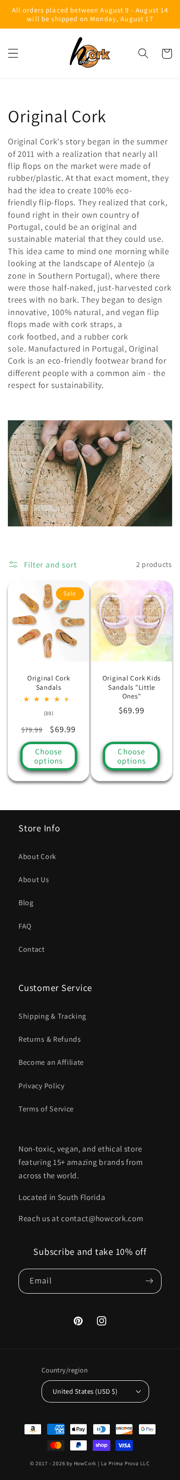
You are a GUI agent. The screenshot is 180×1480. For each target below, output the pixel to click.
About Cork (37, 856)
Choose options (48, 756)
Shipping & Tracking (52, 1016)
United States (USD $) (85, 1391)
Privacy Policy (41, 1086)
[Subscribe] (149, 1281)
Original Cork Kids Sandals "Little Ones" (131, 687)
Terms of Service (46, 1109)
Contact (31, 949)
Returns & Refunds (49, 1039)
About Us (33, 879)
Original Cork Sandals (48, 682)
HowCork (85, 1463)
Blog (26, 902)
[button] (13, 54)
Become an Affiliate (51, 1062)
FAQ (25, 926)
